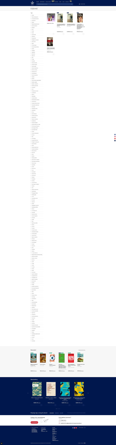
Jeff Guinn (78, 29)
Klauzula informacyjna (54, 431)
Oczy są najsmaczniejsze (52, 365)
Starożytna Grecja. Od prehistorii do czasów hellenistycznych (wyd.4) (65, 398)
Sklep (71, 1)
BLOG (53, 1)
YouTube (61, 412)
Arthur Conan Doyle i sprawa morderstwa (51, 48)
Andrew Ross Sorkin (71, 367)
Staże (60, 1)
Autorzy (56, 1)
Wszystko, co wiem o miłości (51, 397)
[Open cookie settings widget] (1, 443)
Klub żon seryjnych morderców (34, 365)
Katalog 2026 (48, 1)
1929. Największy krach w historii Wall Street (71, 365)
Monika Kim (51, 366)
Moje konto (54, 436)
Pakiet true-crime (50, 23)
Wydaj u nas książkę (54, 429)
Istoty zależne (42, 364)
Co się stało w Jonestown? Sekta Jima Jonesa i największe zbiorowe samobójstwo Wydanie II (81, 26)
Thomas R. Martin (65, 400)
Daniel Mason (79, 366)
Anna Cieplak (42, 365)
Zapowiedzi (42, 1)
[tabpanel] (37, 393)
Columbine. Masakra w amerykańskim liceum (71, 25)
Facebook (57, 412)
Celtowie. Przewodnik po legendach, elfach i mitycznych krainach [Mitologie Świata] (62, 366)
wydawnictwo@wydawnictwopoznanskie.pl (70, 423)
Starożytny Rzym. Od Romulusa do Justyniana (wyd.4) (79, 398)
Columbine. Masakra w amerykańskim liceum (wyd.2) (61, 25)
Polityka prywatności (54, 433)
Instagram (52, 412)
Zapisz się (35, 422)
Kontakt (67, 1)
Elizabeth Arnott (33, 366)
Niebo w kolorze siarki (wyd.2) (37, 397)
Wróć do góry (81, 427)
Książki (37, 1)
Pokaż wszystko (81, 350)
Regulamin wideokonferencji (55, 440)
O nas (63, 1)
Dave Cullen (59, 27)
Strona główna (32, 7)
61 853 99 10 (63, 420)
